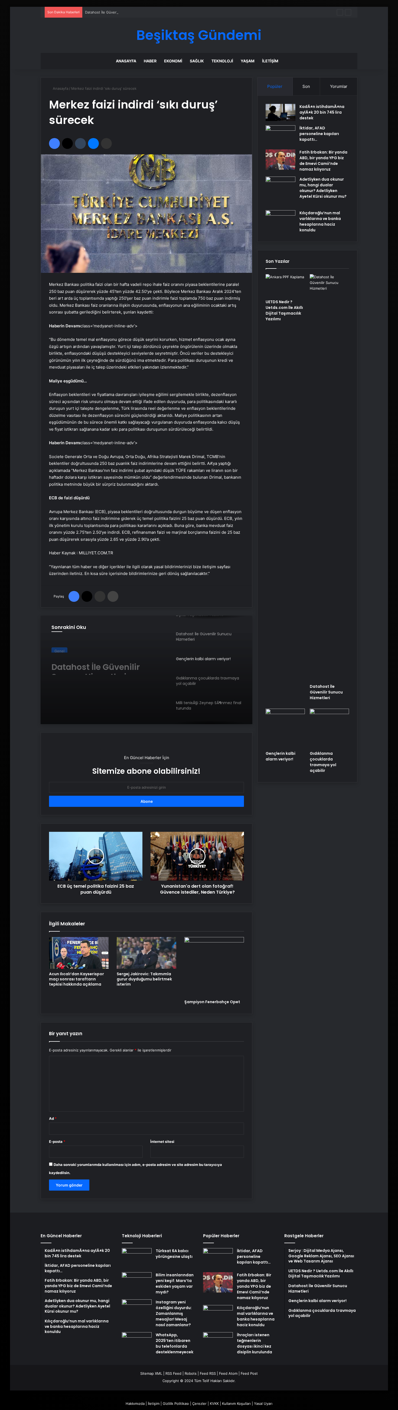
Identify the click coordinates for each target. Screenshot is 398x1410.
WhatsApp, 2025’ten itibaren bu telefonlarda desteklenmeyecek (174, 1343)
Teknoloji (222, 61)
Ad (53, 1118)
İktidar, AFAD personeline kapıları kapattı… (319, 133)
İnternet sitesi (162, 1141)
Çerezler (199, 1403)
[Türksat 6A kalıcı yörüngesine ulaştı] (137, 1258)
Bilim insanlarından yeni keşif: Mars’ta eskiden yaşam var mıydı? (175, 1283)
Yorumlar (338, 86)
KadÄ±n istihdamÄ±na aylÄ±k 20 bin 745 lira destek (321, 112)
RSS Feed (173, 1373)
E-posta (57, 1141)
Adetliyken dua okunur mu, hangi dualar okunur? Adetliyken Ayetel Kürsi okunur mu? (323, 188)
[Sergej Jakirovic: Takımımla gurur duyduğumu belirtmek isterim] (146, 953)
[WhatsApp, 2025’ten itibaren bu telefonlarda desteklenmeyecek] (137, 1342)
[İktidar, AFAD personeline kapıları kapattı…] (280, 135)
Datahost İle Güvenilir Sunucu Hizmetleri (119, 12)
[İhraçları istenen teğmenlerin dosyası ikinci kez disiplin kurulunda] (218, 1342)
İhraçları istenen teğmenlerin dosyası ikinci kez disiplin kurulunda (254, 1343)
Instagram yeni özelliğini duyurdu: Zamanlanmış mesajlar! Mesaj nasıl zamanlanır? (174, 1313)
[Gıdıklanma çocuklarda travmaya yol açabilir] (329, 728)
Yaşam (248, 61)
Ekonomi (173, 61)
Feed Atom (228, 1373)
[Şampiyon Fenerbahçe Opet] (214, 967)
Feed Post (249, 1373)
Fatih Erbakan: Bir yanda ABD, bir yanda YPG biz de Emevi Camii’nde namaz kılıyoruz (323, 160)
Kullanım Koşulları (236, 1403)
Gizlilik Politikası (176, 1403)
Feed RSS (208, 1373)
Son (306, 86)
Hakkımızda (135, 1403)
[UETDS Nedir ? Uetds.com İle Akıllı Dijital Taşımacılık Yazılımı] (285, 285)
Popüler (274, 86)
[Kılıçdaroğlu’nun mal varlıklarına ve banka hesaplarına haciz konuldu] (280, 220)
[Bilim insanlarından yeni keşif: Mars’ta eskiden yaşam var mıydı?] (137, 1282)
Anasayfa (126, 61)
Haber (150, 61)
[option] (146, 670)
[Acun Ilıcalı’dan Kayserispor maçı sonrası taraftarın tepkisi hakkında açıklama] (79, 953)
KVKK (214, 1403)
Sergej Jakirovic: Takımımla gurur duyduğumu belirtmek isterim (144, 979)
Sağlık (197, 61)
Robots (191, 1373)
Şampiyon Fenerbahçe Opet (212, 1002)
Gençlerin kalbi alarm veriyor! (95, 665)
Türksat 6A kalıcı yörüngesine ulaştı (174, 1253)
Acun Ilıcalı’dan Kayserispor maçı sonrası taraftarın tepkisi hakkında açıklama (76, 979)
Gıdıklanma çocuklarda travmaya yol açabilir (323, 762)
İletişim (270, 61)
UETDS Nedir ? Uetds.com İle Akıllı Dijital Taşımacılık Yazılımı (284, 310)
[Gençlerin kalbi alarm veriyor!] (285, 728)
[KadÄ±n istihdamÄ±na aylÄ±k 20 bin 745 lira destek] (280, 112)
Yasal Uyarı (263, 1403)
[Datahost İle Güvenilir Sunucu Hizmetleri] (329, 477)
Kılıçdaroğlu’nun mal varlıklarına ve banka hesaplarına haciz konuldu (320, 221)
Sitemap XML (151, 1373)
